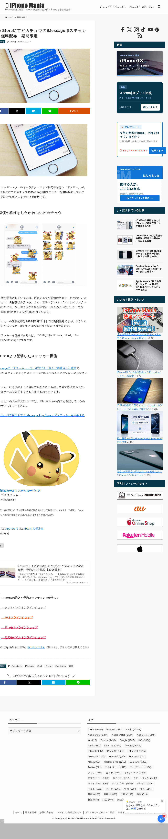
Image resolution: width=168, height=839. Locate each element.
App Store (11, 528)
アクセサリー (115, 767)
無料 (71, 666)
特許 (142, 794)
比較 (127, 794)
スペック (121, 778)
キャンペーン (135, 772)
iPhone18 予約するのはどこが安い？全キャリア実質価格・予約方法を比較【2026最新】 (51, 568)
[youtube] (150, 30)
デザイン (145, 783)
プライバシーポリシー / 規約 (100, 812)
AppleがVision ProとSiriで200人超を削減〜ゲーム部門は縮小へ (149, 269)
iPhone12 (115, 751)
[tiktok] (143, 30)
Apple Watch (122, 735)
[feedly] (157, 30)
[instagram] (136, 30)
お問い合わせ (46, 812)
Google (127, 740)
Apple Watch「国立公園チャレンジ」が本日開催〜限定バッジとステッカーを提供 (148, 285)
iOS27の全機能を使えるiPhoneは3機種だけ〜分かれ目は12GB (148, 223)
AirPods (95, 729)
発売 (93, 799)
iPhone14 (96, 756)
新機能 (110, 794)
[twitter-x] (129, 30)
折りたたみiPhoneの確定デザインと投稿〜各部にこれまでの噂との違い (149, 254)
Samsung (138, 762)
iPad (39, 666)
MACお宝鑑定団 (34, 528)
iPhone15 (117, 756)
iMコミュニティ (36, 647)
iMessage (29, 666)
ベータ (113, 789)
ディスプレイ (122, 783)
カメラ (113, 772)
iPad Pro (112, 745)
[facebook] (123, 30)
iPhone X (137, 756)
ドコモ (95, 789)
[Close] (2, 821)
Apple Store (98, 735)
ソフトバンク (98, 783)
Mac (94, 762)
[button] (17, 111)
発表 (108, 799)
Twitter (94, 767)
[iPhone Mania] (25, 5)
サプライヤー (98, 778)
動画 (94, 794)
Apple (133, 729)
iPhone (48, 666)
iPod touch (60, 666)
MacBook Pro (115, 762)
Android (114, 729)
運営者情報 (30, 812)
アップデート (140, 767)
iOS (144, 740)
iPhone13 (137, 751)
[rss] (140, 35)
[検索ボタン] (159, 7)
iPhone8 (95, 751)
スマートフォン (145, 778)
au (92, 740)
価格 (146, 789)
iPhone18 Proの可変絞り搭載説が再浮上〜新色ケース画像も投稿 (149, 238)
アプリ (95, 772)
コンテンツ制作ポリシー (69, 812)
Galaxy (108, 740)
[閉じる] (162, 801)
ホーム (18, 812)
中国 (130, 789)
